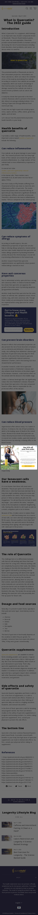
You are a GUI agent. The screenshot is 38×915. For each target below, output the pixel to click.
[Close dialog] (36, 446)
